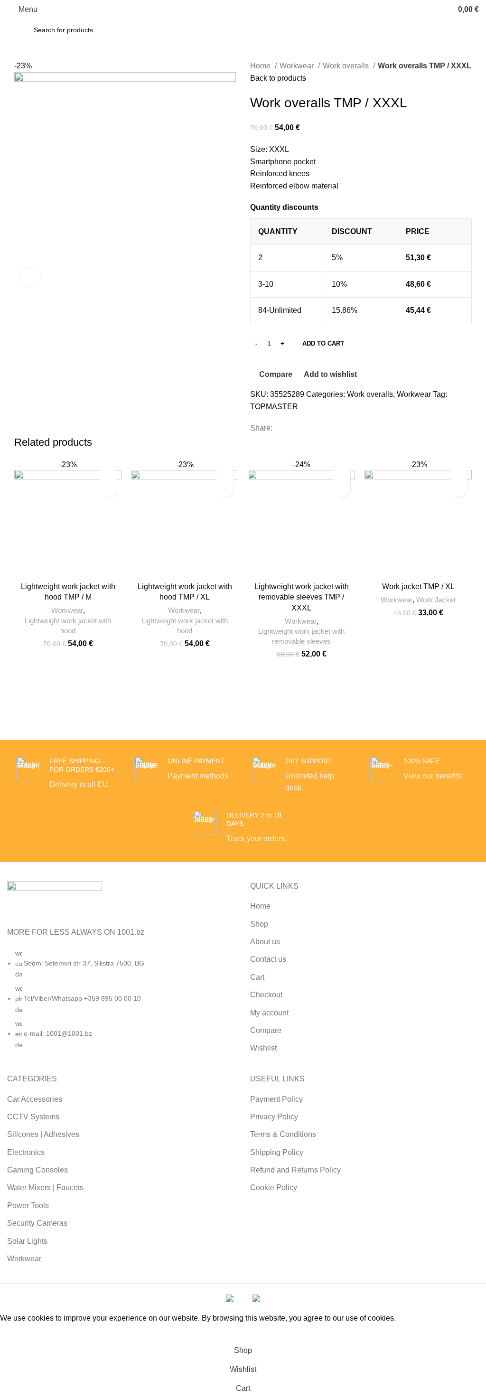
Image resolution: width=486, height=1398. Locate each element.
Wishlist (263, 1048)
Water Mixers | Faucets (45, 1187)
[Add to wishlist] (108, 472)
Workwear (298, 66)
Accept (18, 1332)
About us (265, 942)
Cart (257, 977)
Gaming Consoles (37, 1170)
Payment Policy (276, 1099)
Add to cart (323, 343)
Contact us (268, 959)
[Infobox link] (66, 774)
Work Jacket (436, 600)
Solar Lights (27, 1241)
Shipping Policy (276, 1152)
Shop (259, 924)
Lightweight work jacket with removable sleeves (301, 636)
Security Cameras (37, 1223)
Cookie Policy (273, 1187)
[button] (108, 489)
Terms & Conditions (283, 1134)
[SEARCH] (448, 30)
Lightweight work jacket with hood (68, 626)
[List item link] (121, 1004)
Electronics (26, 1152)
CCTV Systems (33, 1117)
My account (269, 1013)
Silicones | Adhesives (43, 1134)
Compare (265, 1030)
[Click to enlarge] (30, 277)
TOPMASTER (274, 407)
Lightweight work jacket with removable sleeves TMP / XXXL (301, 597)
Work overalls (347, 66)
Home (261, 66)
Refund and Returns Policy (295, 1170)
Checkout (266, 995)
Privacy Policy (274, 1117)
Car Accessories (34, 1099)
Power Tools (28, 1205)
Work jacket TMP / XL (418, 586)
